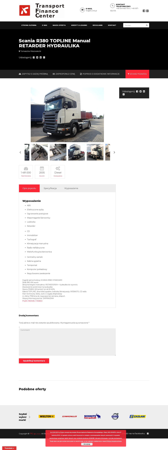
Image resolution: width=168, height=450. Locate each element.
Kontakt (112, 25)
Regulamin (97, 25)
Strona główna (28, 25)
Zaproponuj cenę (65, 74)
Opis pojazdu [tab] (29, 188)
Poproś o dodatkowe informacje (101, 74)
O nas (44, 25)
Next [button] (114, 152)
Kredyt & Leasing (79, 25)
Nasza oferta (59, 25)
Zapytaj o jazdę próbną (34, 74)
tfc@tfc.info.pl (91, 11)
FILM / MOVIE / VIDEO (32, 301)
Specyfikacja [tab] (50, 188)
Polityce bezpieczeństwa (114, 441)
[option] (67, 114)
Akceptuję (87, 444)
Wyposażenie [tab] (71, 188)
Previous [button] (20, 152)
